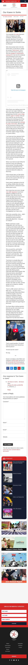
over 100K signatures (11, 192)
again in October (15, 115)
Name (5, 422)
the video (16, 34)
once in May (21, 114)
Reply (9, 389)
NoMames (20, 645)
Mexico (7, 649)
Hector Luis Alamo (8, 16)
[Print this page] (22, 369)
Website (5, 437)
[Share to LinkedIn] (15, 369)
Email (5, 429)
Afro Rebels (7, 651)
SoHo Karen (15, 50)
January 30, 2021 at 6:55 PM (15, 385)
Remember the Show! (13, 362)
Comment (6, 401)
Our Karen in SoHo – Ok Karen (16, 381)
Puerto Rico (7, 647)
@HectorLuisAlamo (19, 363)
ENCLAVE (15, 360)
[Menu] (5, 5)
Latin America (7, 645)
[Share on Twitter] (11, 369)
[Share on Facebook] (7, 369)
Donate (23, 5)
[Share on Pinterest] (19, 369)
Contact (20, 647)
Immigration (20, 643)
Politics (7, 643)
